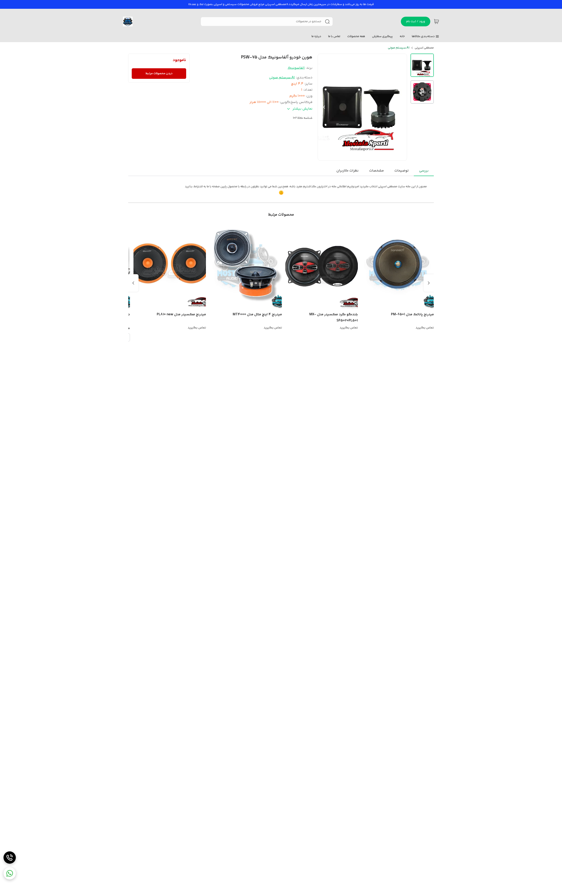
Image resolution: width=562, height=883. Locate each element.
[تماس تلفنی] (10, 857)
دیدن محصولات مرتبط (159, 73)
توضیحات (401, 170)
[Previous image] (324, 107)
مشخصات (376, 170)
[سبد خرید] (436, 21)
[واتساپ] (10, 873)
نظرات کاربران (347, 170)
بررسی (424, 170)
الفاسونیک (296, 68)
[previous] (428, 283)
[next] (133, 283)
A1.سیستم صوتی (398, 48)
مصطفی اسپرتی (424, 48)
